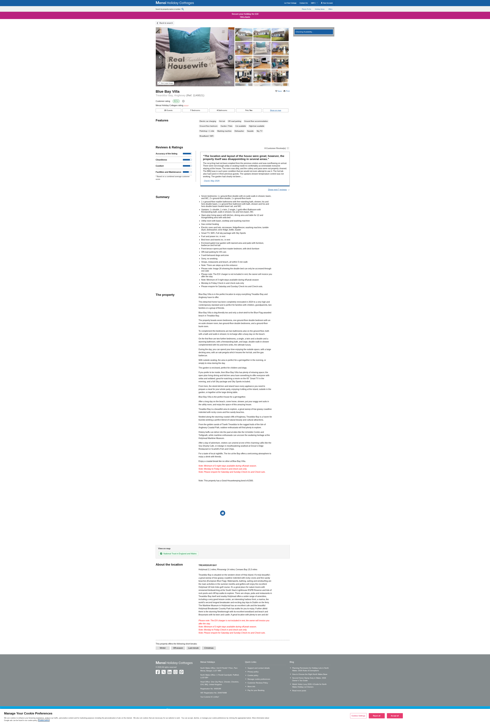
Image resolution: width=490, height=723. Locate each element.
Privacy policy (253, 672)
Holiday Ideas (319, 9)
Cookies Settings (358, 716)
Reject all (376, 716)
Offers (330, 9)
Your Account (327, 3)
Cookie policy (253, 675)
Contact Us (304, 3)
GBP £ (313, 3)
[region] (245, 716)
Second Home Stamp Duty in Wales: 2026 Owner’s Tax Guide (309, 679)
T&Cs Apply (245, 17)
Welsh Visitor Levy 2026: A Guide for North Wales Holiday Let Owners (309, 685)
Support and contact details (259, 668)
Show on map (275, 110)
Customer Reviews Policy (258, 683)
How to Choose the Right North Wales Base (309, 674)
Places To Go (306, 9)
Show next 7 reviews (277, 190)
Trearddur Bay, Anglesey (180, 95)
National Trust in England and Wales (180, 554)
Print (288, 91)
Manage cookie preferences (259, 679)
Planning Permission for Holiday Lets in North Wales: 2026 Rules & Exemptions (310, 669)
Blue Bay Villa (168, 91)
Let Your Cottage (290, 3)
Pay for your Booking (256, 690)
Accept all (395, 716)
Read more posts (299, 691)
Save (280, 91)
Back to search (166, 23)
